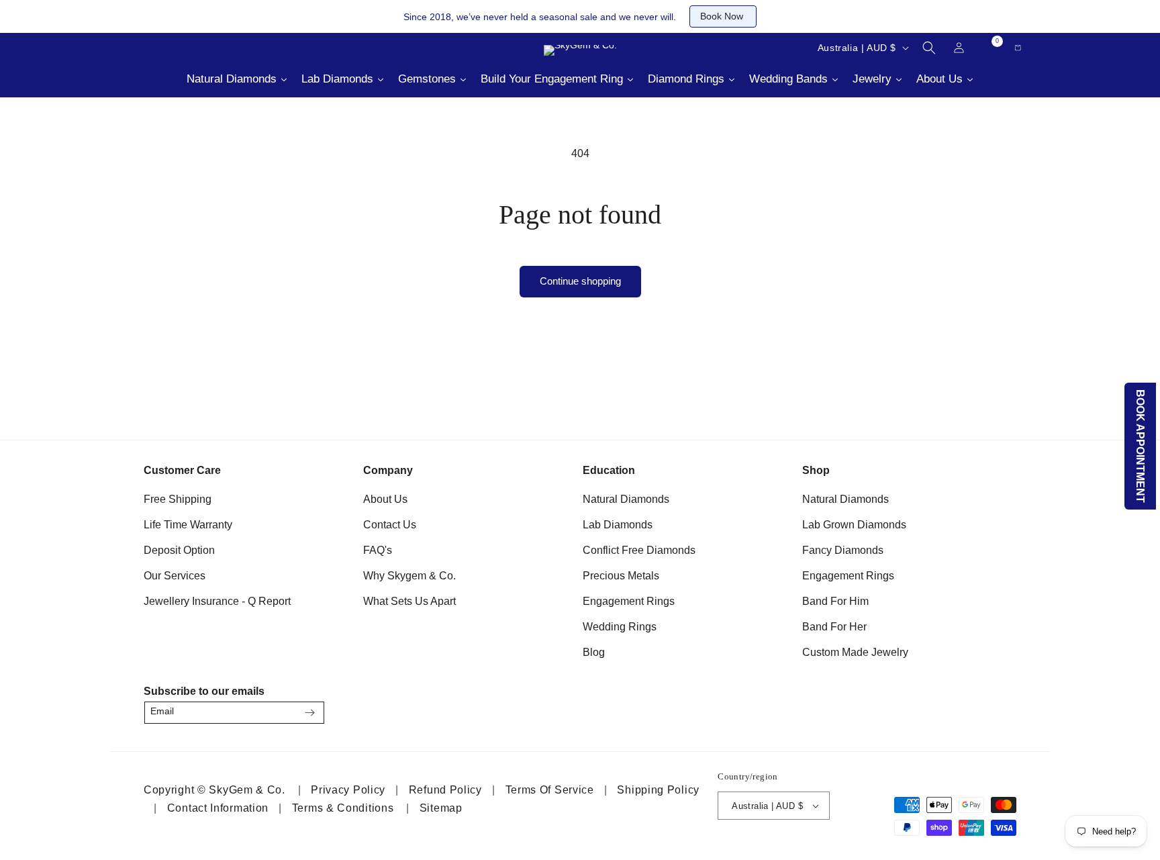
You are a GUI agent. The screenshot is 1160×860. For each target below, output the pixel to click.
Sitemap (441, 808)
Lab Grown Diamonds (854, 524)
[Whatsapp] (204, 47)
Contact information (218, 808)
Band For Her (834, 626)
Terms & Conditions (343, 808)
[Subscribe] (309, 712)
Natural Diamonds (626, 499)
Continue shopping (580, 281)
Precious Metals (621, 575)
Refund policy (445, 790)
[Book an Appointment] (237, 47)
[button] (929, 47)
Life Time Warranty (188, 524)
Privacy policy (348, 790)
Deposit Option (179, 550)
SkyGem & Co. (247, 790)
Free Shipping (177, 499)
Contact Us (389, 524)
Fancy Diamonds (842, 550)
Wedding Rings (620, 626)
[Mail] (170, 47)
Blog (594, 652)
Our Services (174, 575)
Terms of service (549, 790)
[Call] (137, 47)
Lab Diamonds (617, 524)
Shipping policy (658, 790)
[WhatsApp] (1000, 708)
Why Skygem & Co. (409, 575)
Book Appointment (1141, 446)
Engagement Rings (629, 601)
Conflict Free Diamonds (639, 550)
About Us (385, 499)
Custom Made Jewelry (855, 652)
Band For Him (835, 601)
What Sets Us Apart (409, 601)
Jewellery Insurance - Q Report (217, 601)
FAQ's (377, 550)
